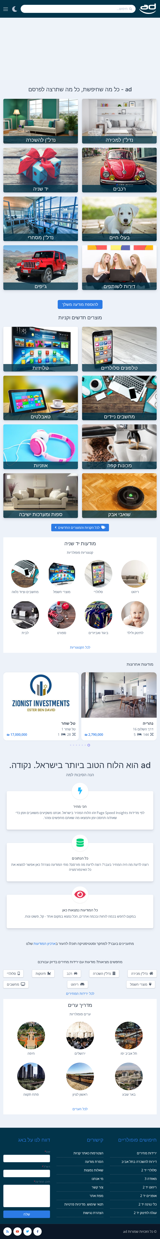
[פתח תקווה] (31, 1076)
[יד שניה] (40, 169)
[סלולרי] (98, 574)
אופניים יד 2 (148, 1195)
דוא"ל (46, 1166)
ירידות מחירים (147, 1153)
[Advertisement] (80, 49)
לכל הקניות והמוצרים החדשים (79, 527)
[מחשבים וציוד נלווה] (25, 574)
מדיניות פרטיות (74, 1204)
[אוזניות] (40, 446)
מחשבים (13, 984)
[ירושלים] (80, 1035)
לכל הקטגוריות (80, 647)
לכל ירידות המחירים (80, 993)
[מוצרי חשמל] (62, 574)
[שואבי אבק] (119, 495)
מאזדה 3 (151, 1178)
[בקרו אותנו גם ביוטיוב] (17, 1231)
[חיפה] (31, 1035)
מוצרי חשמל (138, 984)
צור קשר (97, 1187)
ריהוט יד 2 (150, 1187)
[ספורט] (62, 615)
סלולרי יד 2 (149, 1170)
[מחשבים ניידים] (119, 397)
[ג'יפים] (40, 267)
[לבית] (25, 615)
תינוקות (41, 973)
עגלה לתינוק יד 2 (145, 1213)
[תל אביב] (129, 1035)
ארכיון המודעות (45, 944)
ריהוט (75, 984)
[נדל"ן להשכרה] (40, 121)
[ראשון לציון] (80, 1076)
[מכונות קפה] (119, 446)
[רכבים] (119, 169)
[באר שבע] (129, 1076)
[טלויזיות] (40, 349)
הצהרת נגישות (93, 1213)
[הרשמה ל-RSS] (7, 1231)
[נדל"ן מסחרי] (40, 218)
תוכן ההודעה (42, 1181)
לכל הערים (80, 1109)
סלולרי (11, 973)
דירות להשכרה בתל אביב (139, 1161)
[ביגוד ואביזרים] (98, 615)
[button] (89, 745)
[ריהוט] (135, 574)
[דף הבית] (148, 9)
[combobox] (78, 9)
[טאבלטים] (40, 397)
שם (47, 1151)
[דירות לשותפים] (119, 267)
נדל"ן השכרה (102, 973)
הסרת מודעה (94, 1161)
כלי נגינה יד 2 (148, 1204)
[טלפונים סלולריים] (119, 349)
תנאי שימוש (95, 1204)
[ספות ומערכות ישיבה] (40, 495)
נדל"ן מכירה (139, 973)
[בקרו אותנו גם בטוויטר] (27, 1231)
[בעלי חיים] (119, 218)
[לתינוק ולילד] (135, 615)
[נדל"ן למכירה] (119, 121)
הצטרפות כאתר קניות (88, 1153)
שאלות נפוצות (93, 1170)
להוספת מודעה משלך (80, 304)
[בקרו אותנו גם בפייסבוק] (37, 1231)
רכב (69, 973)
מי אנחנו (97, 1178)
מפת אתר (96, 1195)
